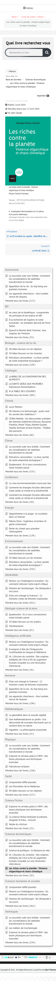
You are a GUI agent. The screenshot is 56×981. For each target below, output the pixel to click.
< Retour (11, 71)
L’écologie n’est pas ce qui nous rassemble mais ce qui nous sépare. (28, 215)
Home (14, 16)
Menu (30, 8)
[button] (43, 96)
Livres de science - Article (33, 16)
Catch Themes (50, 970)
